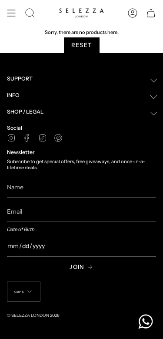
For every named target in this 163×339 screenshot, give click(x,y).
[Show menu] (11, 13)
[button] (30, 13)
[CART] (151, 13)
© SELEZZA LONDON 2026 (33, 315)
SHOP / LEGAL (25, 111)
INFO (13, 95)
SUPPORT (20, 78)
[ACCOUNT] (132, 13)
